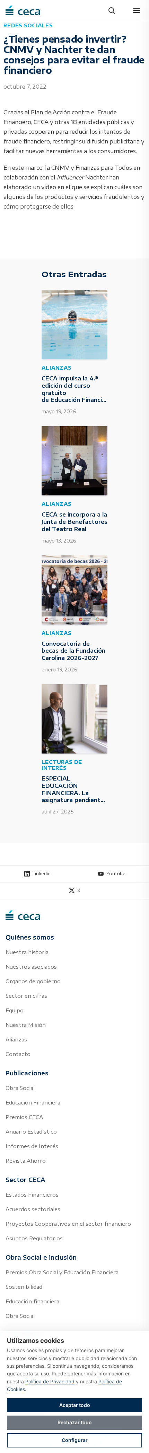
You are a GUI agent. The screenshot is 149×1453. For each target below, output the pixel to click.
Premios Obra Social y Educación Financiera (62, 1272)
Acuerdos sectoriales (33, 1209)
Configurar (75, 1440)
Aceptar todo (74, 1405)
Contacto (18, 1054)
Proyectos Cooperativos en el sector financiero (68, 1224)
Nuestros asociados (31, 966)
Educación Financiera (33, 1102)
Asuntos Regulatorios (34, 1238)
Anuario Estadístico (31, 1131)
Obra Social (20, 1088)
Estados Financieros (32, 1194)
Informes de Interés (32, 1146)
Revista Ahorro (26, 1160)
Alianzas (16, 1039)
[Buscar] (112, 10)
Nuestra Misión (26, 1025)
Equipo (15, 1010)
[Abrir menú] (136, 10)
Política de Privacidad (49, 1381)
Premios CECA (24, 1117)
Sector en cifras (26, 996)
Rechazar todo (75, 1422)
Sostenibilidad (24, 1287)
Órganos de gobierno (33, 981)
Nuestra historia (27, 952)
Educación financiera (32, 1301)
